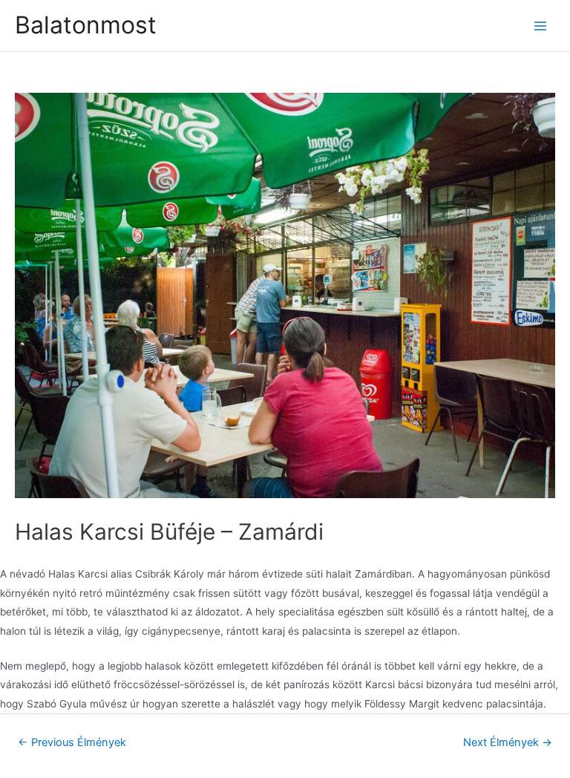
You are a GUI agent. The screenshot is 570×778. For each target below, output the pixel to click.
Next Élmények (507, 742)
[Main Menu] (540, 25)
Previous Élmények (72, 742)
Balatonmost (86, 24)
